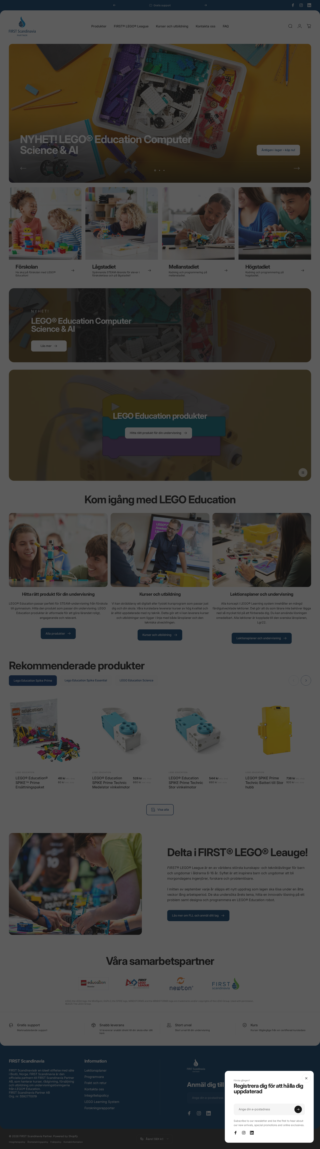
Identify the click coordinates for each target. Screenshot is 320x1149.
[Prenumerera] (298, 1109)
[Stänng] (306, 1078)
